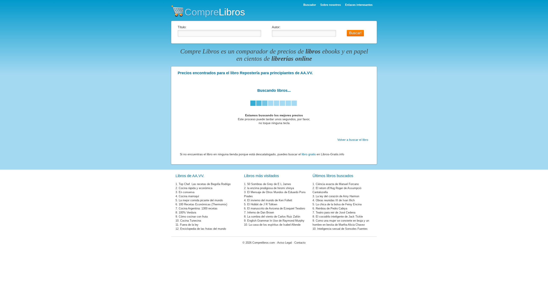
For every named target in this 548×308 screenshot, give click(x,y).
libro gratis (309, 154)
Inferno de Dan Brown (260, 212)
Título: (182, 27)
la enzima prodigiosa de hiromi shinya (270, 188)
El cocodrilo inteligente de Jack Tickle (339, 216)
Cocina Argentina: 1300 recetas (198, 208)
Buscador (309, 4)
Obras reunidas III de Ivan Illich (335, 200)
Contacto (299, 242)
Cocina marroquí (189, 196)
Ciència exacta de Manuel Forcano (337, 184)
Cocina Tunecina (190, 220)
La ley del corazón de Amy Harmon (337, 196)
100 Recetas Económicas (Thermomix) (203, 204)
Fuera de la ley (189, 224)
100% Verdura (187, 212)
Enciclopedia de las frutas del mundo (203, 228)
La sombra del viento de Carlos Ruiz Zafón (273, 216)
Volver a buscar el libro (352, 139)
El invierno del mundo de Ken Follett (269, 200)
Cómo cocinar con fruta (193, 216)
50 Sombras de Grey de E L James (269, 184)
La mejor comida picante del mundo (201, 200)
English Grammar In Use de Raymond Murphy (275, 220)
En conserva (186, 192)
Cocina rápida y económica (195, 188)
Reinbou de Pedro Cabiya (331, 208)
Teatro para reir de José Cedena (335, 212)
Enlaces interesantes (358, 4)
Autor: (276, 27)
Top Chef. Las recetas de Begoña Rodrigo (205, 184)
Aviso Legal (284, 242)
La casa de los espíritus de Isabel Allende (275, 224)
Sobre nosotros (330, 4)
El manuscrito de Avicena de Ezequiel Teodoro (276, 208)
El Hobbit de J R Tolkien (262, 204)
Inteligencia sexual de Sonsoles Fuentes (342, 228)
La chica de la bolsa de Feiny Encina (339, 204)
